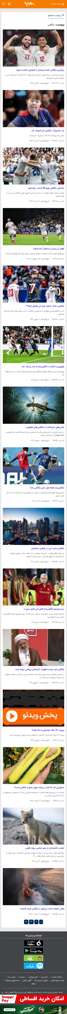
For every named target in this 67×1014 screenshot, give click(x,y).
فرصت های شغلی (57, 980)
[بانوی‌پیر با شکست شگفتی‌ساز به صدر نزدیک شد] (33, 344)
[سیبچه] (33, 944)
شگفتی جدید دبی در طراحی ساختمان (47, 548)
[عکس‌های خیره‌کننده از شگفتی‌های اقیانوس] (33, 405)
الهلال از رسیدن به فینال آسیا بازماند (48, 249)
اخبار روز (44, 977)
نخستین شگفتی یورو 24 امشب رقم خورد (46, 188)
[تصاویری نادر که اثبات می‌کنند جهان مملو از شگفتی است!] (33, 765)
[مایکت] (33, 966)
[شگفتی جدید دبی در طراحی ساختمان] (33, 526)
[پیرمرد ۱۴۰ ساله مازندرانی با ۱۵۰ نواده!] (33, 707)
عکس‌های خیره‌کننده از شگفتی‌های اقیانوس (45, 427)
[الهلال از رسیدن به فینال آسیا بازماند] (33, 226)
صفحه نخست (56, 977)
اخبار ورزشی (33, 977)
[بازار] (33, 959)
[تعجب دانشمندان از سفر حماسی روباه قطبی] (33, 826)
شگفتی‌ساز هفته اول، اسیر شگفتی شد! (47, 488)
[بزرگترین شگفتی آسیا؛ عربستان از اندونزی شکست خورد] (33, 47)
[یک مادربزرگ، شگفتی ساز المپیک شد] (33, 108)
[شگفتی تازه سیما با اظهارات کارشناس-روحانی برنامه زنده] (33, 647)
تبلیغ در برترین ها (41, 980)
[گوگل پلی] (33, 951)
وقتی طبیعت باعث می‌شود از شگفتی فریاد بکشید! (42, 909)
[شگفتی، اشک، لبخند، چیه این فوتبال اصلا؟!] (33, 284)
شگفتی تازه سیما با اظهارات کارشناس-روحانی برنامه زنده (39, 669)
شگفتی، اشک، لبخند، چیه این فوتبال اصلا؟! (45, 306)
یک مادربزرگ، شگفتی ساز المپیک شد (47, 130)
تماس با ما (12, 977)
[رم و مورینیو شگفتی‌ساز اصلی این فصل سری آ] (33, 586)
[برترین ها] (30, 3)
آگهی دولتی (26, 980)
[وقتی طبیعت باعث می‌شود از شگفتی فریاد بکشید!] (33, 886)
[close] (2, 993)
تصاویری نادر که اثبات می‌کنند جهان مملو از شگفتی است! (39, 787)
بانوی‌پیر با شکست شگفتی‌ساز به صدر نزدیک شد (43, 366)
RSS (33, 983)
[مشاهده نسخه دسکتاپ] (3, 4)
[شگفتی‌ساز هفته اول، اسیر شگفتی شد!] (33, 465)
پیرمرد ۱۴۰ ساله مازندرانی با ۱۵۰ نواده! (48, 730)
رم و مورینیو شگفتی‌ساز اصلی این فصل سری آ (44, 609)
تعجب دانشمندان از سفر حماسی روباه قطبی (44, 848)
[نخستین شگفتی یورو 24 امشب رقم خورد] (33, 166)
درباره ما (22, 977)
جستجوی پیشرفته (12, 980)
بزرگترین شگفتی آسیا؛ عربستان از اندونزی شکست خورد (40, 70)
